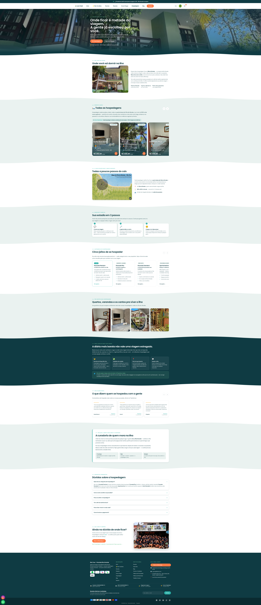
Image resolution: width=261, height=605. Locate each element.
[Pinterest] (169, 600)
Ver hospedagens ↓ (96, 41)
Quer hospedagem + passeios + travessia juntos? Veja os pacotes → (107, 544)
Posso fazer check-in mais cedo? (102, 507)
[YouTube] (163, 600)
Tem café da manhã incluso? (101, 502)
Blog (117, 578)
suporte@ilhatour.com (156, 571)
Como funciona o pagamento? (101, 512)
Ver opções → (97, 284)
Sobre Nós (135, 566)
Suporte (117, 580)
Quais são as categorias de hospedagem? (104, 481)
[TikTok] (166, 600)
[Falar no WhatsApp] (3, 602)
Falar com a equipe (109, 41)
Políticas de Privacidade (138, 573)
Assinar (167, 593)
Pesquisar (138, 603)
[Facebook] (160, 600)
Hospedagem (119, 575)
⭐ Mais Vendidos (120, 566)
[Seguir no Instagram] (3, 597)
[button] (175, 6)
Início (117, 564)
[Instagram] (156, 600)
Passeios (118, 571)
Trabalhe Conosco (137, 578)
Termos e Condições (137, 571)
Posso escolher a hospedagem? (102, 497)
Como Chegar (119, 573)
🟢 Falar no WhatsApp (157, 565)
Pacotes (117, 569)
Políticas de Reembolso (138, 575)
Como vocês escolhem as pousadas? (103, 492)
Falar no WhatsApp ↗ (99, 541)
